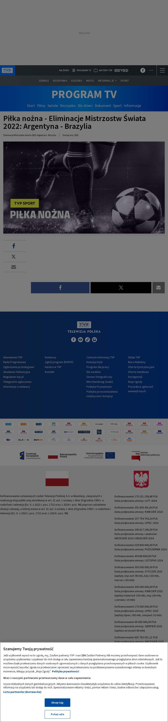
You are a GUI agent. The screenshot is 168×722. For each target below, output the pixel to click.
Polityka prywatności (65, 671)
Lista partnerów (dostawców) (22, 692)
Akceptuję (57, 702)
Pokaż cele (57, 714)
